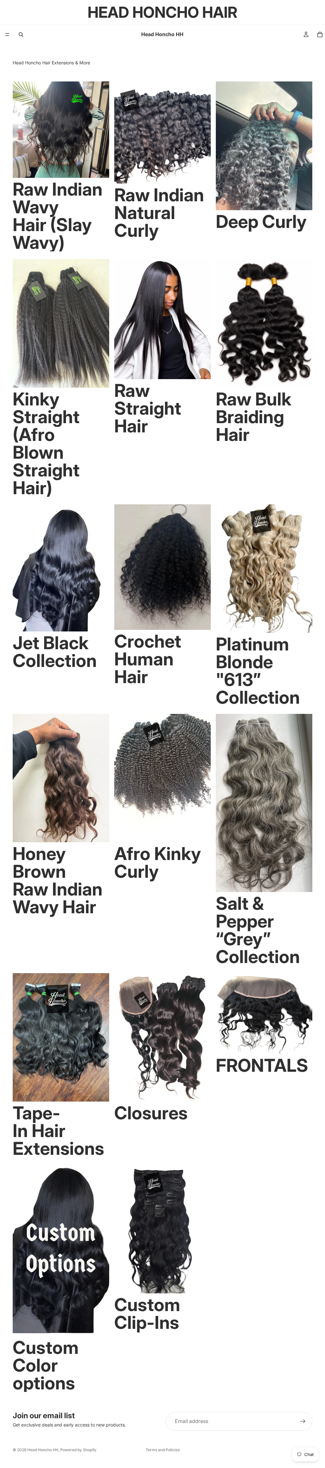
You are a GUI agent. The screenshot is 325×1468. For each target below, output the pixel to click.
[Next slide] (99, 130)
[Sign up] (302, 1421)
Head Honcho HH (42, 1449)
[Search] (21, 35)
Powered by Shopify (78, 1449)
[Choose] (99, 168)
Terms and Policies (163, 1449)
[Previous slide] (22, 130)
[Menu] (7, 34)
